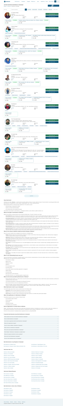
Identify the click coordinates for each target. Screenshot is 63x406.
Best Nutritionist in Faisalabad (36, 390)
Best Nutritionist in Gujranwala (36, 393)
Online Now (50, 9)
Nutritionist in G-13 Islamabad (8, 353)
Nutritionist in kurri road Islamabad (9, 362)
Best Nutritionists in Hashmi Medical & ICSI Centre (39, 346)
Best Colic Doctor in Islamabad (8, 373)
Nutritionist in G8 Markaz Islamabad (37, 353)
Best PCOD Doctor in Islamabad (36, 373)
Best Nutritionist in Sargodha (8, 395)
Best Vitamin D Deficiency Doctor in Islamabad (11, 382)
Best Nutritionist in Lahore (8, 388)
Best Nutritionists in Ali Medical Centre (10, 344)
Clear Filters (29, 9)
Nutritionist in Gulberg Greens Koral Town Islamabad (39, 366)
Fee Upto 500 (40, 9)
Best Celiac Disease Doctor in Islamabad (38, 377)
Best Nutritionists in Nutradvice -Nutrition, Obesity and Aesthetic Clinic (14, 346)
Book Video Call (52, 27)
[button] (55, 1)
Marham (5, 6)
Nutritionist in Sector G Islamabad (9, 355)
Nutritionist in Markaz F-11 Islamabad (37, 359)
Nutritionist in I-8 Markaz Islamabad (9, 366)
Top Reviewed (45, 9)
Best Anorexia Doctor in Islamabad (9, 377)
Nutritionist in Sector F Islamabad (37, 355)
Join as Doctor (51, 1)
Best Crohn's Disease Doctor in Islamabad (10, 379)
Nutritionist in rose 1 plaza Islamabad (9, 357)
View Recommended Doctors (53, 5)
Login (58, 1)
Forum (47, 1)
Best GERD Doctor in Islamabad (9, 375)
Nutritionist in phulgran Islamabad (37, 357)
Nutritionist (9, 6)
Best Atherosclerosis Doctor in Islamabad (38, 379)
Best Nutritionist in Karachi (36, 388)
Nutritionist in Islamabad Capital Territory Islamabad (39, 364)
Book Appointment (52, 16)
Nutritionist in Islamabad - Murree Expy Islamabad (11, 364)
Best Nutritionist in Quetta (8, 393)
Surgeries (28, 1)
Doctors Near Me (34, 9)
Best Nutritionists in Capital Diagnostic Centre (38, 344)
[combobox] (7, 10)
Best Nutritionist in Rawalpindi (8, 390)
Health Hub (43, 1)
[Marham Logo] (7, 1)
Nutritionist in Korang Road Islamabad (37, 362)
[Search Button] (26, 10)
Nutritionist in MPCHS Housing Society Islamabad (11, 359)
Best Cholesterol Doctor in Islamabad (37, 375)
